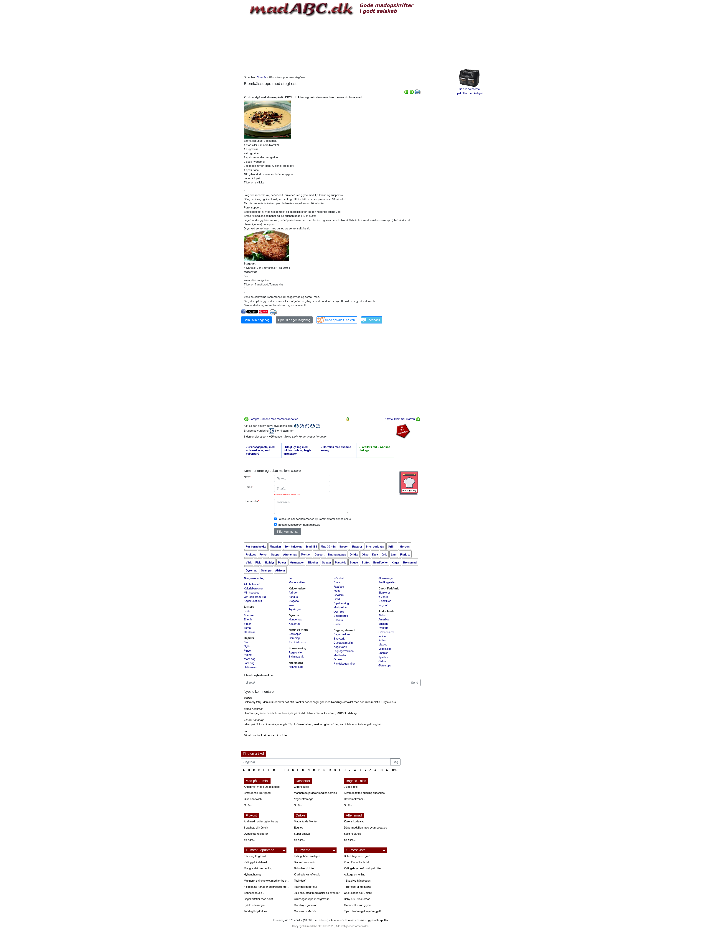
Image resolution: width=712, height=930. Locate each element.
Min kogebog (251, 592)
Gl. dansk (250, 632)
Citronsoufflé (301, 786)
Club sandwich (253, 799)
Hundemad (295, 619)
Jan (246, 731)
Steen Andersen (253, 709)
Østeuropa (384, 665)
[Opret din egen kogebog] (408, 483)
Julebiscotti (350, 786)
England (383, 623)
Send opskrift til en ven (340, 320)
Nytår (247, 646)
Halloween (250, 667)
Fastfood (339, 586)
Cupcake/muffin (343, 642)
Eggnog (298, 827)
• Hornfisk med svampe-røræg (336, 448)
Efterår (248, 619)
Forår (247, 611)
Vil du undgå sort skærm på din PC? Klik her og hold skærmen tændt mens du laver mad (303, 97)
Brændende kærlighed (257, 793)
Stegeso (294, 601)
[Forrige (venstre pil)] (406, 91)
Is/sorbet (339, 578)
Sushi (337, 624)
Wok (291, 605)
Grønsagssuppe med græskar (312, 899)
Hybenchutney (252, 874)
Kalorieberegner (253, 588)
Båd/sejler (295, 634)
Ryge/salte (295, 652)
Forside (261, 77)
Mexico (382, 644)
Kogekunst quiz (253, 601)
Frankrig (383, 628)
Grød (337, 599)
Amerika (383, 619)
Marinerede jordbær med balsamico (315, 793)
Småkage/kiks (387, 582)
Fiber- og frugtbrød (255, 856)
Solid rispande (352, 833)
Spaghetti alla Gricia (256, 827)
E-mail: (248, 487)
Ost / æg (339, 611)
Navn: (248, 477)
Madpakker (340, 607)
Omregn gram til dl (255, 597)
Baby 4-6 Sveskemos (357, 899)
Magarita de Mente (305, 821)
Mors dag (249, 659)
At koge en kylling (354, 874)
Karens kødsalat (354, 821)
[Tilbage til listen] (347, 419)
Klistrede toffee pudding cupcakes (364, 793)
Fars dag (249, 663)
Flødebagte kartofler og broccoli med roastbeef (267, 886)
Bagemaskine (342, 634)
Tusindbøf (300, 880)
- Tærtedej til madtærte (357, 886)
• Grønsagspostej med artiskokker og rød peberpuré (260, 450)
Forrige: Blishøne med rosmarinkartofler (273, 419)
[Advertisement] (332, 45)
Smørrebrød (341, 615)
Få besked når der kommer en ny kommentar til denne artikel (314, 519)
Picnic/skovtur (297, 642)
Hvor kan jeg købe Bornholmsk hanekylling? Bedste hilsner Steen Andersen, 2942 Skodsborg (300, 713)
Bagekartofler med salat (258, 899)
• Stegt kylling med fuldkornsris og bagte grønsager (297, 450)
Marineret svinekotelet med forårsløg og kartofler (267, 880)
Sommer (249, 615)
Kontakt (349, 920)
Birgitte (248, 697)
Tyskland (383, 657)
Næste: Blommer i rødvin (400, 419)
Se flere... (250, 805)
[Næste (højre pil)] (412, 91)
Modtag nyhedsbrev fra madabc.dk (299, 524)
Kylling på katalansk (256, 862)
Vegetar (383, 605)
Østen (382, 661)
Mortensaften (297, 582)
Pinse (247, 650)
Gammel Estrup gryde (357, 905)
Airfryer (293, 592)
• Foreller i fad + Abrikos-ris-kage (375, 448)
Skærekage (385, 578)
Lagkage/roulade (344, 651)
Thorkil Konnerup (254, 720)
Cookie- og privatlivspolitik (372, 920)
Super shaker (302, 833)
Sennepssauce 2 (254, 893)
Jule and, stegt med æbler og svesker (316, 893)
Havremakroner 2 (354, 799)
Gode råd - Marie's (305, 911)
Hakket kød (296, 666)
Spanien (383, 653)
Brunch (338, 582)
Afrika (381, 615)
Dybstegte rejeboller (256, 833)
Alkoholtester (252, 584)
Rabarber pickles (304, 868)
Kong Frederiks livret (356, 862)
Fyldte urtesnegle (254, 905)
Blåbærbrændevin (304, 862)
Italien (381, 640)
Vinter (247, 623)
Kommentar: (252, 501)
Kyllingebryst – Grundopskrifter (362, 868)
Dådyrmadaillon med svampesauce (365, 827)
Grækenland (385, 632)
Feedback (373, 320)
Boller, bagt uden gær (357, 856)
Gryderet (339, 595)
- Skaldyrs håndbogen (357, 880)
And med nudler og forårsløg (261, 821)
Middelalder (385, 648)
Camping (294, 638)
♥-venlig (383, 597)
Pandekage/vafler (344, 663)
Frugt (337, 590)
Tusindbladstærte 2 (305, 886)
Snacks (338, 620)
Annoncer (336, 920)
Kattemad (294, 623)
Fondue (293, 597)
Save (265, 311)
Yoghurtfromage (303, 799)
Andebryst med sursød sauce (262, 786)
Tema (247, 628)
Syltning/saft (296, 656)
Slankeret (384, 592)
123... (395, 770)
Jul (290, 578)
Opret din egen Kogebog (294, 320)
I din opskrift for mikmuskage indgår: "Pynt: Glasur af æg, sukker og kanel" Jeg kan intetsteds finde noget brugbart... (314, 724)
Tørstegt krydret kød (256, 911)
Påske (248, 654)
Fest (246, 642)
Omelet (338, 659)
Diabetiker (384, 601)
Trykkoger (295, 609)
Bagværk (339, 638)
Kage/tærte (340, 647)
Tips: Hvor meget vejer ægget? (362, 911)
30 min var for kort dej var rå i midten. (266, 735)
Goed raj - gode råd (305, 905)
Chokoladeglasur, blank (358, 893)
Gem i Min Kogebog (256, 320)
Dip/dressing (341, 603)
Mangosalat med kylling (258, 868)
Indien (382, 636)
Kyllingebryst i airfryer (307, 856)
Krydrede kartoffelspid (307, 874)
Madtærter (340, 655)
